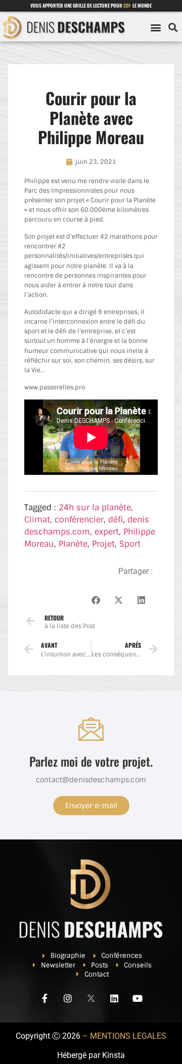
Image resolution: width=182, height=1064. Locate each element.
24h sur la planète (95, 507)
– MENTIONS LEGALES (124, 1036)
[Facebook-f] (44, 998)
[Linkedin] (114, 998)
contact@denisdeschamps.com (91, 779)
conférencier (79, 519)
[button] (155, 27)
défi (115, 519)
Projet (103, 544)
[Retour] (30, 620)
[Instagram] (68, 998)
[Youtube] (137, 998)
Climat (37, 519)
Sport (130, 544)
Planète (73, 544)
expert (107, 531)
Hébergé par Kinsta (91, 1055)
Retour (54, 617)
